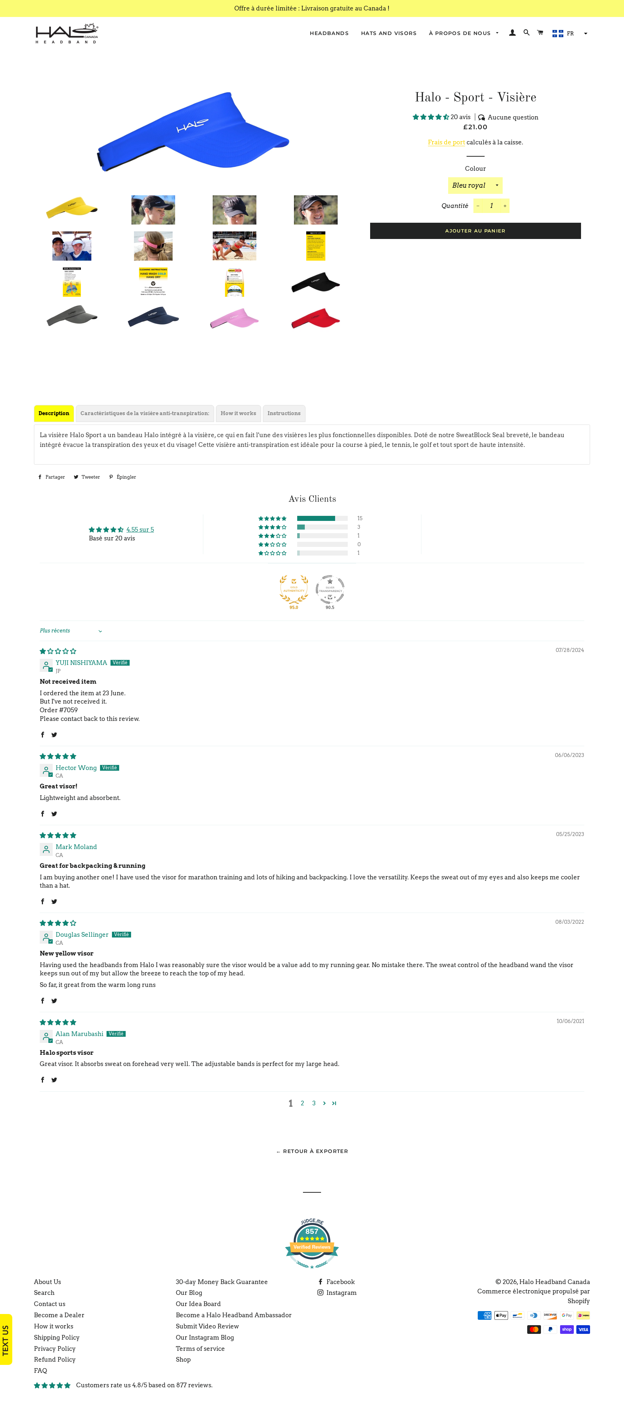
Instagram (341, 1292)
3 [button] (314, 1103)
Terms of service (200, 1348)
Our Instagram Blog (205, 1337)
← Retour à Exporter (312, 1151)
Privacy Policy (55, 1348)
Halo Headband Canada (554, 1281)
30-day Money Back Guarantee (222, 1281)
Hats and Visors (389, 33)
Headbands (329, 33)
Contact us (49, 1304)
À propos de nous (461, 33)
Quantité (455, 205)
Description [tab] (54, 413)
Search (44, 1292)
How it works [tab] (238, 413)
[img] (58, 651)
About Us (47, 1281)
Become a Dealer (59, 1315)
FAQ (40, 1370)
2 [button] (302, 1103)
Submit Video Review (207, 1326)
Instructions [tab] (284, 413)
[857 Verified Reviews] (312, 1272)
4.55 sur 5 (140, 529)
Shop (183, 1359)
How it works (53, 1326)
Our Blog (189, 1292)
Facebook (340, 1281)
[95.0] (294, 589)
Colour (475, 168)
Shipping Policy (57, 1337)
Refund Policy (55, 1359)
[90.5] (330, 589)
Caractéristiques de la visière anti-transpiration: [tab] (145, 413)
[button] (569, 33)
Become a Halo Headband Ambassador (234, 1315)
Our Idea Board (198, 1304)
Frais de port (446, 142)
